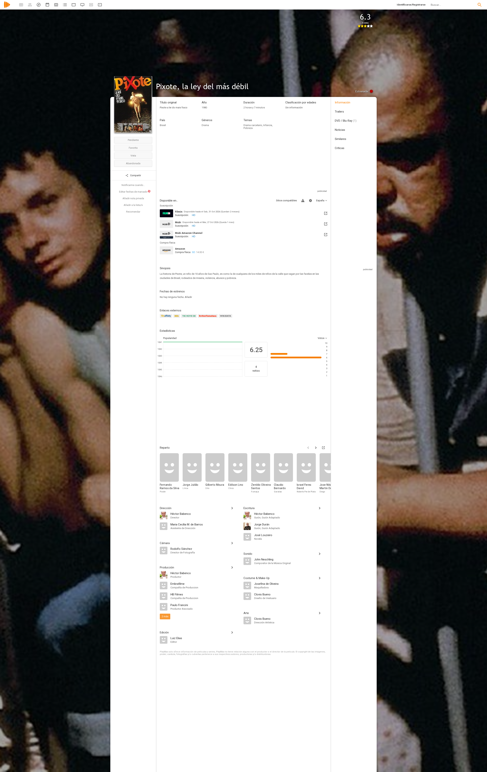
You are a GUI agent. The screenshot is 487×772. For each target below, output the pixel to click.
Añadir (188, 297)
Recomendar (133, 211)
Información (342, 102)
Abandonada (133, 163)
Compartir (135, 175)
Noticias (340, 130)
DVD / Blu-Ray (345, 120)
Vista (133, 155)
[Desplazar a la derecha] (316, 447)
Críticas (339, 148)
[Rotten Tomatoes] (208, 318)
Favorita (133, 147)
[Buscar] (479, 5)
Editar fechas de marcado (134, 191)
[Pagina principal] (7, 7)
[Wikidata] (226, 318)
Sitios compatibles (286, 200)
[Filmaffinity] (166, 318)
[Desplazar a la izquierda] (308, 447)
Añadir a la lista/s (133, 205)
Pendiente (133, 140)
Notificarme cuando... (133, 185)
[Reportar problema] (303, 200)
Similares (340, 139)
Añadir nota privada (133, 198)
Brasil (163, 125)
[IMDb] (177, 318)
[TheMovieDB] (189, 318)
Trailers (339, 111)
